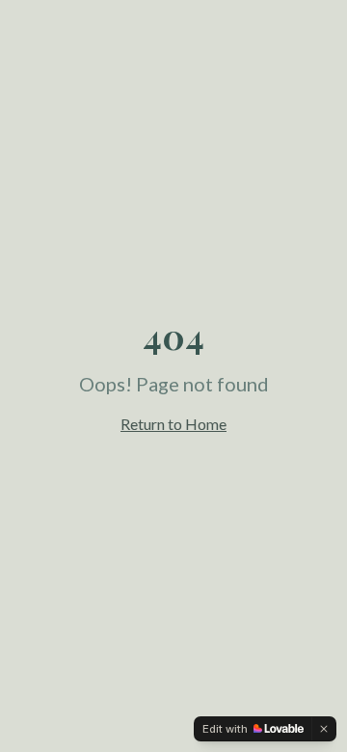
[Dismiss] (323, 728)
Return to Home (173, 424)
